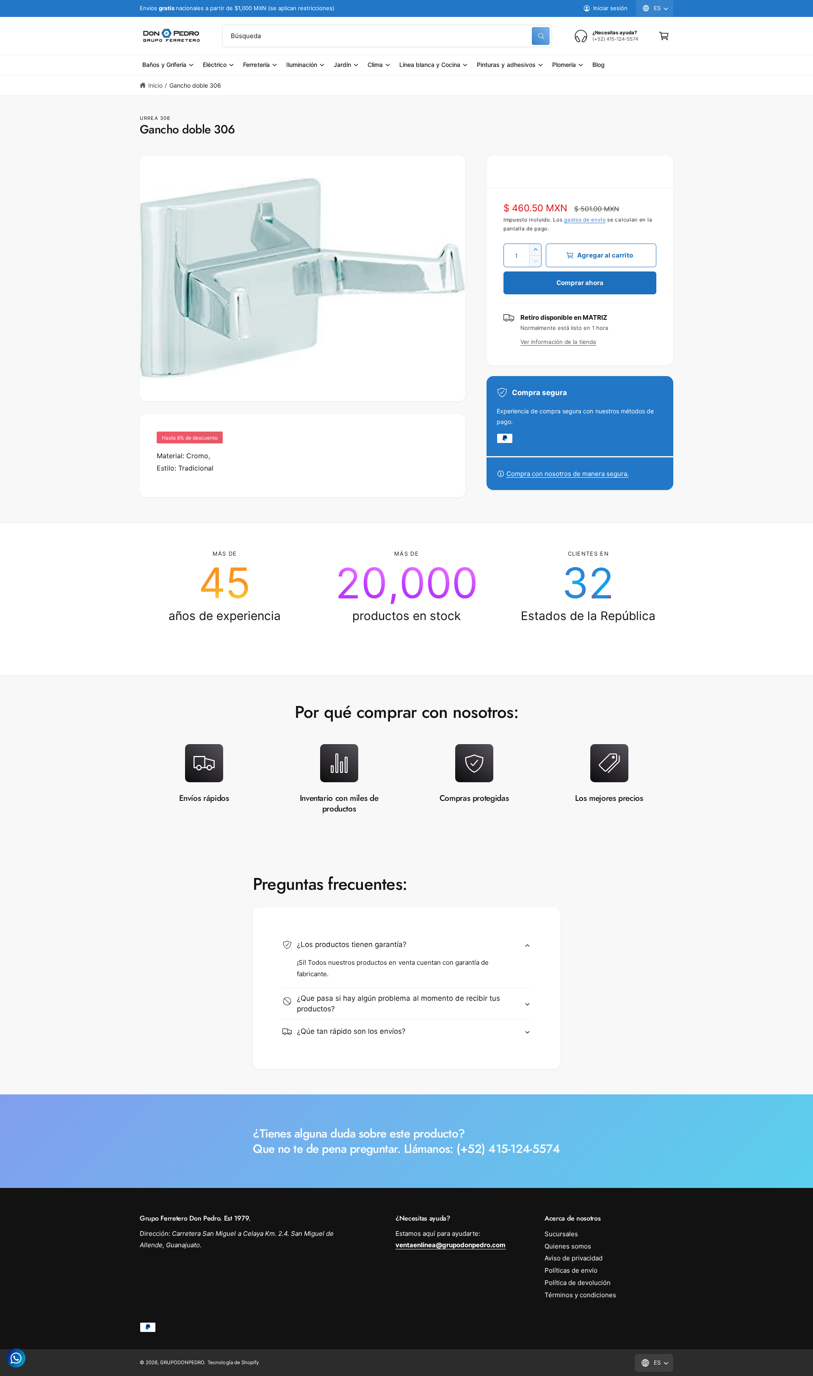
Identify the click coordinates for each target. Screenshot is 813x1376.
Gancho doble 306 (195, 85)
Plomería (564, 64)
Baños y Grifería (164, 64)
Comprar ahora (579, 283)
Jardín (342, 64)
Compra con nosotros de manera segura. (567, 474)
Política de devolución (578, 1283)
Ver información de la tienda (558, 341)
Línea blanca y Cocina (429, 64)
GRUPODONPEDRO (182, 1362)
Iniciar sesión (610, 8)
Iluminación (301, 64)
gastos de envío (585, 219)
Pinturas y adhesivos (506, 64)
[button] (664, 36)
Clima (375, 64)
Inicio (155, 85)
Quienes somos (568, 1246)
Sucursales (561, 1234)
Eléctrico (215, 64)
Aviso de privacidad (574, 1258)
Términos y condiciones (580, 1295)
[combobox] (387, 36)
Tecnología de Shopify (232, 1362)
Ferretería (256, 64)
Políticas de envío (571, 1270)
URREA (149, 118)
